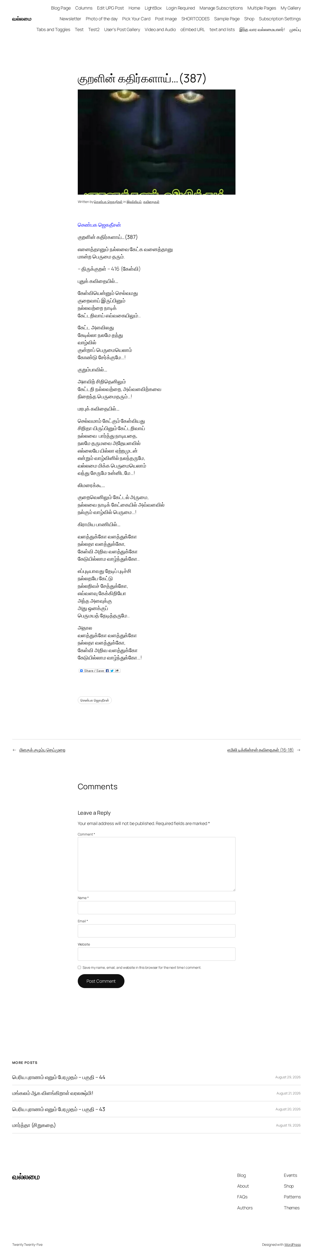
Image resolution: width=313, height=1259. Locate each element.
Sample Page (227, 19)
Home (134, 8)
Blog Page (60, 8)
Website (84, 944)
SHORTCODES (195, 19)
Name (83, 897)
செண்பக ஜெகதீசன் (108, 201)
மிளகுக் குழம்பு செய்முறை (42, 750)
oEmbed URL (192, 29)
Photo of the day (101, 19)
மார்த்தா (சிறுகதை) (34, 1125)
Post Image (166, 19)
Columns (83, 8)
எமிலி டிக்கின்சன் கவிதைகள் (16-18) (260, 750)
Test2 (94, 29)
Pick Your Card (136, 19)
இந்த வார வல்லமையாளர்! (262, 29)
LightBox (153, 8)
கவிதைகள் (151, 201)
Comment (86, 834)
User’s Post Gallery (122, 29)
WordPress (292, 1244)
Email (83, 921)
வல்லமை (21, 18)
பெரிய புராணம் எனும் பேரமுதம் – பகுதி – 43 (58, 1109)
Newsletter (70, 19)
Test (79, 29)
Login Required (180, 8)
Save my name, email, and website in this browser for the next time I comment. (142, 967)
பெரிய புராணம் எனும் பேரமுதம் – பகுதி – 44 (58, 1077)
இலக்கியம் (134, 201)
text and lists (222, 29)
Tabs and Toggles (53, 29)
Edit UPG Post (110, 8)
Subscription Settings (280, 19)
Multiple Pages (261, 8)
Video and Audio (160, 29)
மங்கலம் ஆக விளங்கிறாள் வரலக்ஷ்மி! (52, 1093)
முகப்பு (295, 29)
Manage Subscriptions (221, 8)
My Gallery (291, 8)
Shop (249, 19)
